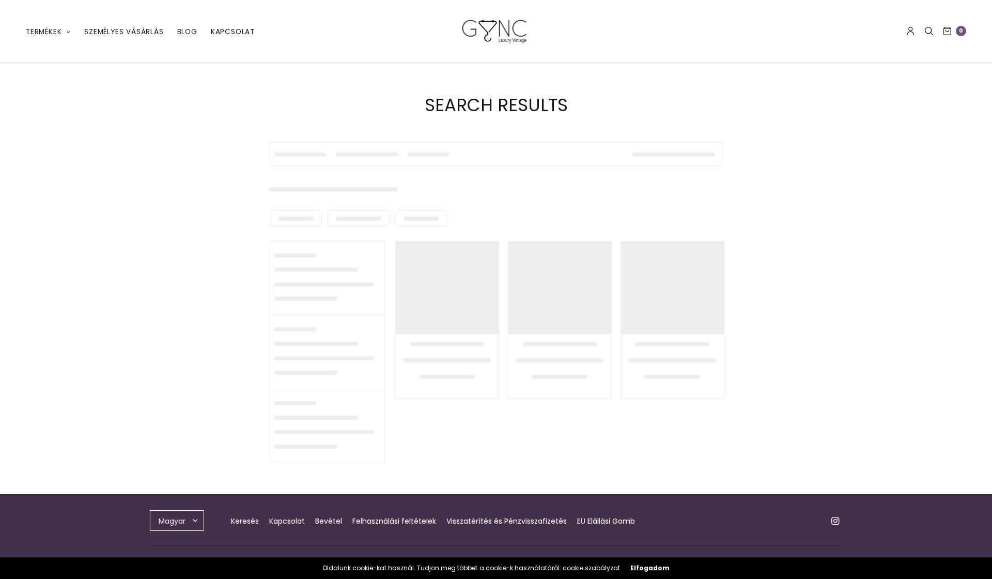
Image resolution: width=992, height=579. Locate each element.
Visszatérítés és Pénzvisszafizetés (506, 521)
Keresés (245, 521)
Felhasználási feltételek (394, 521)
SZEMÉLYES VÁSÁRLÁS (123, 32)
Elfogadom (650, 568)
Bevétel (328, 521)
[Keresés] (929, 31)
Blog (187, 32)
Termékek (43, 32)
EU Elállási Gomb (606, 521)
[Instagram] (835, 521)
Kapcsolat (233, 32)
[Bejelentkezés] (911, 31)
